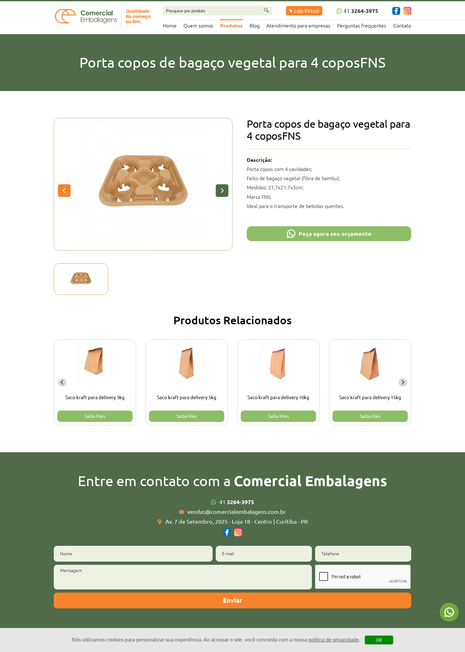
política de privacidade (333, 640)
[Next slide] (222, 190)
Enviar (232, 600)
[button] (81, 279)
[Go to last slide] (62, 382)
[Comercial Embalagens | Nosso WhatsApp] (449, 612)
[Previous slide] (64, 190)
